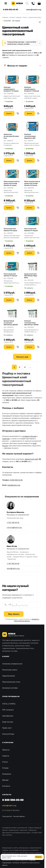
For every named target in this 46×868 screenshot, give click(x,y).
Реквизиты (6, 774)
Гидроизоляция (8, 676)
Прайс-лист (7, 728)
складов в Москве (29, 436)
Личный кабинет (19, 816)
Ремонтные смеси (9, 670)
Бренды (5, 780)
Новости (5, 756)
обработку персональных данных (26, 620)
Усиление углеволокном (12, 664)
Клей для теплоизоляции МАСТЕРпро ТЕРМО (31, 323)
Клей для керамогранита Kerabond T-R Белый (31, 89)
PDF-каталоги (8, 710)
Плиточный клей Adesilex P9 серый (10, 229)
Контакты (6, 786)
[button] (6, 3)
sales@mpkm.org (33, 9)
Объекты (5, 750)
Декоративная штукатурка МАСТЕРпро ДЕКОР (11, 323)
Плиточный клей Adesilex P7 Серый (31, 229)
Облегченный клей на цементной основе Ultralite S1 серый (11, 183)
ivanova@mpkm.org (14, 527)
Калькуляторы (8, 734)
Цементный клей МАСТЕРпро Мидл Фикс (30, 276)
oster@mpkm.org (13, 568)
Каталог (5, 656)
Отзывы (5, 768)
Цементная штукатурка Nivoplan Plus (11, 136)
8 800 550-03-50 (13, 799)
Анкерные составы (10, 688)
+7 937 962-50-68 (13, 563)
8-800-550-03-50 (10, 9)
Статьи (5, 762)
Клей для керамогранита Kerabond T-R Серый (11, 89)
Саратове (6, 439)
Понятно (38, 857)
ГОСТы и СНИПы (9, 704)
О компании (7, 742)
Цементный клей (31, 459)
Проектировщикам (11, 696)
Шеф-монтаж (7, 722)
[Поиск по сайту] (27, 3)
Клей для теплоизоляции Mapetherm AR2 (30, 136)
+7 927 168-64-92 (13, 522)
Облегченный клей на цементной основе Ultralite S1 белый (32, 183)
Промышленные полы (11, 682)
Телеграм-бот (7, 816)
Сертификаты (7, 716)
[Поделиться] (39, 22)
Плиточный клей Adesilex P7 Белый (10, 275)
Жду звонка (13, 614)
